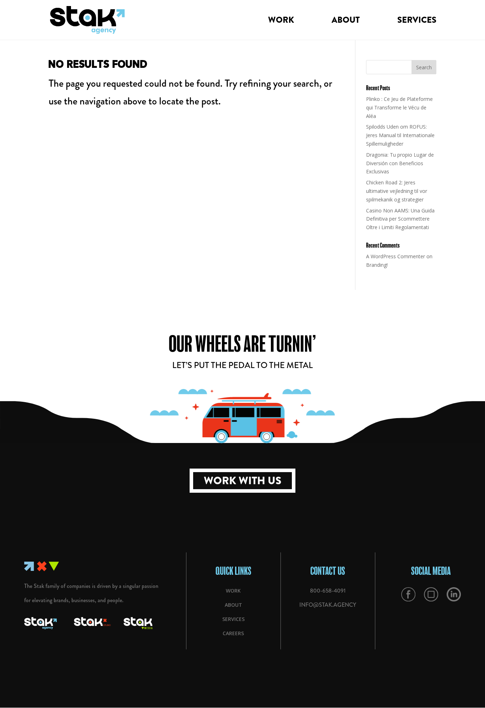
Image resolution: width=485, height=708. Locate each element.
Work (281, 21)
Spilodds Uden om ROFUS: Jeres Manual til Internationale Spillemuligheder (400, 135)
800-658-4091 (327, 591)
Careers (233, 633)
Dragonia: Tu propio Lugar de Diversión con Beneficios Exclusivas (400, 163)
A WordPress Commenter (395, 256)
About (346, 21)
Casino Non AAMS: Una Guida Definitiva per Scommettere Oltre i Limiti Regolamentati (400, 219)
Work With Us (242, 480)
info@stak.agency (327, 605)
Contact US (327, 570)
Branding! (377, 264)
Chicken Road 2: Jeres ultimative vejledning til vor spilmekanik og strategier (396, 191)
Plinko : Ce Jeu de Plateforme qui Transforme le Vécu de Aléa (399, 107)
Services (416, 21)
